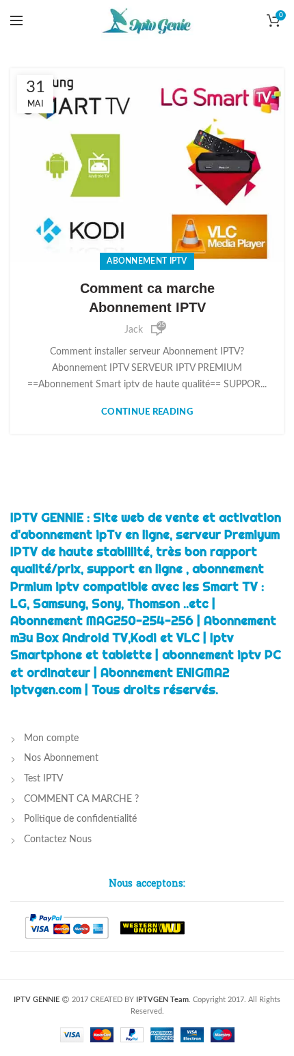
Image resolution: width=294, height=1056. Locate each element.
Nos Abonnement (61, 758)
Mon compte (51, 738)
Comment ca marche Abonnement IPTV (147, 298)
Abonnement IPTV (147, 261)
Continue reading (147, 412)
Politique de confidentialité (80, 819)
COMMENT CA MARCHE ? (81, 799)
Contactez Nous (58, 839)
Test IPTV (43, 778)
